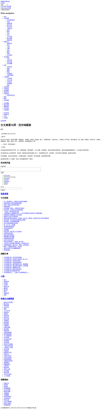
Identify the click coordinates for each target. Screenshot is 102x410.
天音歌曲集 (10, 75)
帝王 (5, 279)
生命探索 (6, 86)
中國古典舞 (7, 327)
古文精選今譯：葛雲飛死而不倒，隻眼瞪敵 (16, 264)
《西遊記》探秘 (8, 347)
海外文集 (9, 61)
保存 (2, 172)
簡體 (5, 120)
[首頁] (2, 3)
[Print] (5, 184)
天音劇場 (9, 73)
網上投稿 (6, 104)
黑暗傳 (6, 314)
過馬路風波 (7, 250)
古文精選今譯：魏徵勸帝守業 (12, 267)
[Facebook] (7, 175)
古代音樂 (6, 342)
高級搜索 (4, 194)
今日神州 (9, 55)
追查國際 (6, 395)
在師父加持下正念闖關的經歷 (12, 248)
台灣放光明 (7, 398)
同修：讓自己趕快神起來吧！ (12, 204)
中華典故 (6, 365)
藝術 (8, 31)
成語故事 (6, 315)
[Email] (6, 182)
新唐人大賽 (7, 369)
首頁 (5, 16)
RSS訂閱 (6, 108)
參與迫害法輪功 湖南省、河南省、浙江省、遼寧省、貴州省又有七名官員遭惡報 (26, 218)
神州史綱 (6, 349)
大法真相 (6, 56)
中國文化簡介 (7, 355)
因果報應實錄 (7, 359)
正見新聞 (6, 18)
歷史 (8, 45)
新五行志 (9, 26)
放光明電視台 (7, 396)
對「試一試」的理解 (9, 225)
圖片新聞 (9, 38)
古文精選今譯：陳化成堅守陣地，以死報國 (16, 265)
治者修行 (6, 350)
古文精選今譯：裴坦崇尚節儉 (12, 260)
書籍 (5, 98)
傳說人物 (6, 286)
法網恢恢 (6, 393)
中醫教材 (6, 325)
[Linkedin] (7, 178)
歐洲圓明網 (7, 388)
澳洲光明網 (7, 391)
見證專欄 (9, 63)
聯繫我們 (6, 106)
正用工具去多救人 (9, 240)
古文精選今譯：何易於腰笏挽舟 (13, 262)
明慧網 (6, 384)
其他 (5, 291)
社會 (8, 21)
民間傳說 (6, 324)
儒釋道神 (6, 293)
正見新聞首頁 (11, 20)
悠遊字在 (6, 354)
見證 (8, 58)
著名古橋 (6, 319)
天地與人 (9, 81)
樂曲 (8, 70)
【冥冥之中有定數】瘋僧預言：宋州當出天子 (16, 243)
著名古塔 (6, 317)
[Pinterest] (6, 181)
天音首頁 (9, 66)
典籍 (8, 53)
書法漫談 (6, 322)
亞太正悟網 (7, 389)
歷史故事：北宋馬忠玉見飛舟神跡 (13, 209)
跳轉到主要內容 (5, 1)
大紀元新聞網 (7, 401)
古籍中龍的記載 (8, 345)
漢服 (5, 309)
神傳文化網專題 (7, 299)
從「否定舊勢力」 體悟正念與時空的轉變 (15, 201)
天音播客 (6, 110)
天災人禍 (9, 80)
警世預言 (6, 92)
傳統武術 (6, 367)
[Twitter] (6, 179)
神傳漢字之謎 (7, 352)
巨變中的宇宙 (11, 95)
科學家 (6, 283)
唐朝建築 (6, 362)
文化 (8, 33)
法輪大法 (6, 383)
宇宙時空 (6, 93)
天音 (5, 65)
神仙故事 (6, 305)
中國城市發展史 (8, 360)
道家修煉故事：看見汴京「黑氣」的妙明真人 (16, 245)
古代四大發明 (7, 339)
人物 (8, 46)
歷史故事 (6, 372)
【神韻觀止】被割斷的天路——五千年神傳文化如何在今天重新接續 (23, 213)
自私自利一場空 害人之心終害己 (13, 231)
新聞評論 (9, 23)
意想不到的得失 (8, 228)
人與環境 (6, 76)
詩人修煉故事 (7, 335)
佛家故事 (6, 330)
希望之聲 (6, 400)
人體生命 (9, 28)
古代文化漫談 (7, 357)
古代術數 (6, 370)
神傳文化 (6, 41)
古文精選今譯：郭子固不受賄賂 (13, 257)
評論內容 (3, 166)
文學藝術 (6, 90)
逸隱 (5, 295)
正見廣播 (6, 100)
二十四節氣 (7, 375)
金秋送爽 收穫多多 (9, 235)
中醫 (8, 48)
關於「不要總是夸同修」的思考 (13, 246)
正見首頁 (6, 112)
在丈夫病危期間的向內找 (11, 223)
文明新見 (6, 88)
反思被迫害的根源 (9, 226)
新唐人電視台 (7, 403)
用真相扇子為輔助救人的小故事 (13, 215)
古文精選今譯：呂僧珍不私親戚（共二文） (16, 259)
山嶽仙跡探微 (7, 332)
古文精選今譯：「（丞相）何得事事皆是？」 (16, 272)
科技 (8, 50)
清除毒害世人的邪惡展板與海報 (13, 203)
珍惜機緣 (6, 230)
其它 (8, 85)
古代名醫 (6, 337)
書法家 (6, 290)
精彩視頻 (9, 40)
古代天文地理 (7, 374)
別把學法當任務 (8, 233)
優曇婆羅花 (7, 364)
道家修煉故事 (7, 334)
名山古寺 (6, 307)
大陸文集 (9, 60)
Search (2, 186)
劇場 (5, 97)
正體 (2, 120)
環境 (8, 30)
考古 (8, 35)
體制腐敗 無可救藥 (9, 236)
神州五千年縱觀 (8, 344)
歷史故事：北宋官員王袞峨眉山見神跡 (15, 220)
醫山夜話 (6, 304)
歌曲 (8, 68)
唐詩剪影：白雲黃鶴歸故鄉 (11, 221)
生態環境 (9, 83)
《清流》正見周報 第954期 (11, 211)
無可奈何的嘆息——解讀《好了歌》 (14, 241)
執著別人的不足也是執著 (11, 216)
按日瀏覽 (6, 103)
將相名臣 (6, 281)
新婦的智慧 (7, 206)
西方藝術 (6, 329)
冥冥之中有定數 (8, 302)
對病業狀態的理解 (9, 238)
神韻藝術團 (7, 405)
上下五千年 (7, 310)
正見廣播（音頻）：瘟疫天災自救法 (14, 208)
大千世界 (9, 36)
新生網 (6, 386)
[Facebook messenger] (10, 177)
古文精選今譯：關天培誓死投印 (13, 269)
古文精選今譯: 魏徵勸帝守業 (12, 270)
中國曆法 (6, 320)
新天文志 (9, 25)
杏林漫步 (6, 312)
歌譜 (8, 71)
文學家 (6, 117)
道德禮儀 (6, 340)
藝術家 (6, 288)
